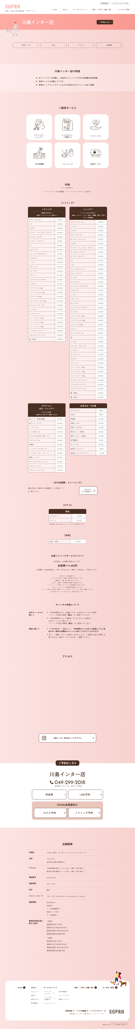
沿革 (32, 995)
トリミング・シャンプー (48, 993)
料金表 (49, 794)
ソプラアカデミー (97, 1011)
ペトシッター (49, 1003)
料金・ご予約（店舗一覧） (17, 11)
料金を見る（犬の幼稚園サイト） (87, 491)
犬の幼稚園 (62, 992)
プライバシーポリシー (99, 1014)
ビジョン (34, 992)
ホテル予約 (49, 813)
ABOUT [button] (33, 987)
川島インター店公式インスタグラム (67, 738)
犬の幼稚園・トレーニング (65, 191)
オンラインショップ (119, 3)
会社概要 (34, 1003)
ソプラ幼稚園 (81, 1011)
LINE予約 (85, 794)
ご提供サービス (26, 45)
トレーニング (63, 995)
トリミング (48, 191)
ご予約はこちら (105, 22)
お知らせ (34, 999)
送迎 (87, 191)
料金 (53, 45)
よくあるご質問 (124, 9)
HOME (6, 11)
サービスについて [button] (50, 987)
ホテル (80, 191)
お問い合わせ (87, 1014)
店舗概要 (109, 45)
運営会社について (75, 1014)
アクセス (81, 45)
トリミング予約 (84, 813)
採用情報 (104, 3)
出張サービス (63, 999)
